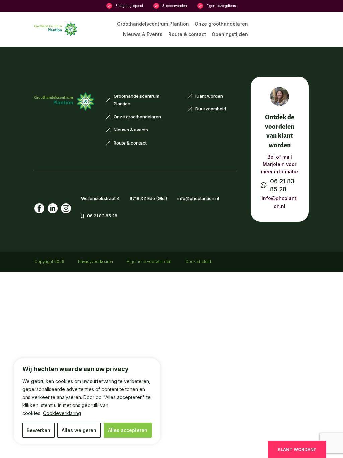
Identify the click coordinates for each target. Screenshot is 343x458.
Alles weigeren (79, 430)
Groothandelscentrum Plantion (153, 24)
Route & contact (187, 34)
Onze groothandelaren (221, 24)
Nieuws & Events (142, 34)
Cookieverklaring (62, 413)
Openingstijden (230, 34)
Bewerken (38, 430)
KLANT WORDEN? (297, 449)
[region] (87, 401)
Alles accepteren (127, 430)
